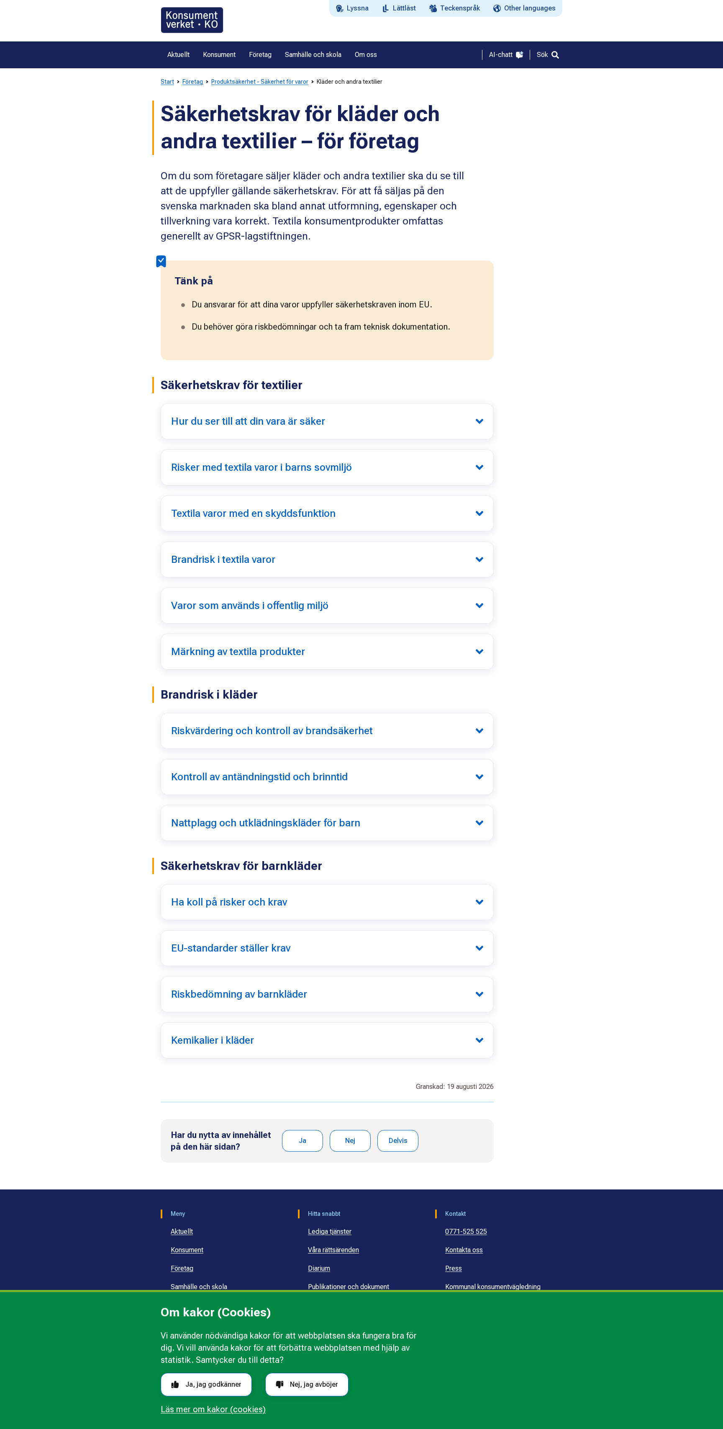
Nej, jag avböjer (314, 1384)
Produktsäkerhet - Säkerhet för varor (259, 81)
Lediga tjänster (329, 1232)
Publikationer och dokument (348, 1287)
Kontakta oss (464, 1250)
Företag (192, 81)
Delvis (398, 1141)
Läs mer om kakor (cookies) (213, 1409)
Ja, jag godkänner (213, 1384)
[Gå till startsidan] (192, 20)
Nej (350, 1141)
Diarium (319, 1268)
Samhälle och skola (199, 1287)
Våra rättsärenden (333, 1250)
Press (453, 1268)
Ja (302, 1141)
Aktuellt (182, 1232)
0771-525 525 (466, 1232)
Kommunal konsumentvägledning (493, 1287)
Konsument (187, 1250)
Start (167, 81)
